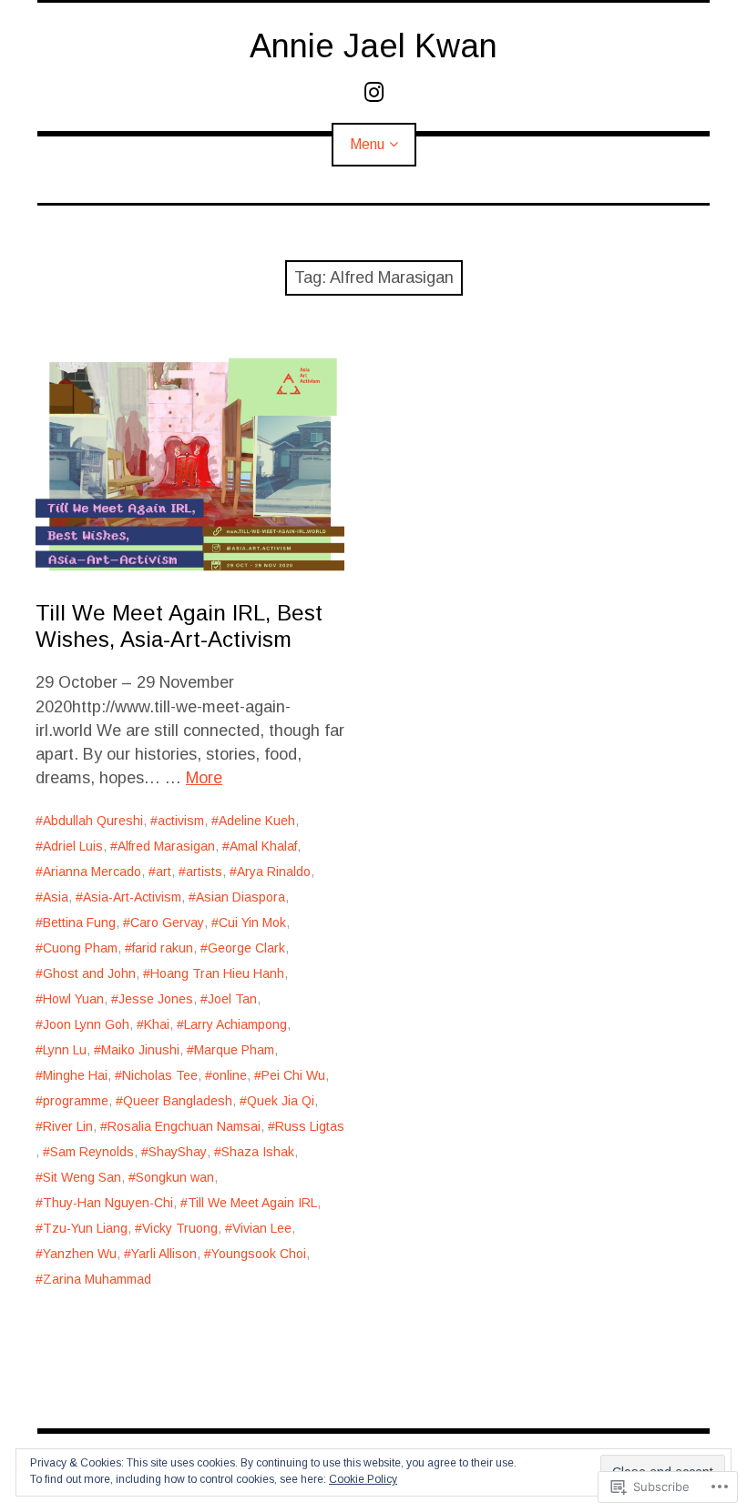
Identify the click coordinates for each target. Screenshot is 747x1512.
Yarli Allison (164, 1253)
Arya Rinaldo (274, 871)
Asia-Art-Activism (132, 897)
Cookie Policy (363, 1479)
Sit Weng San (82, 1177)
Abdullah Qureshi (93, 820)
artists (204, 871)
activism (181, 820)
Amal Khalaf (263, 846)
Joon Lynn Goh (86, 1024)
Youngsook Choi (258, 1253)
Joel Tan (232, 999)
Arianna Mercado (92, 871)
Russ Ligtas (309, 1126)
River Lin (68, 1126)
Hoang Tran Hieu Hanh (217, 973)
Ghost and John (89, 973)
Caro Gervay (167, 922)
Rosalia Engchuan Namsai (184, 1126)
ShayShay (177, 1151)
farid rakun (162, 948)
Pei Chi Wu (293, 1075)
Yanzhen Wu (80, 1253)
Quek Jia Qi (280, 1101)
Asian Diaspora (240, 897)
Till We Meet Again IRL (252, 1202)
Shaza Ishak (257, 1151)
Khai (156, 1024)
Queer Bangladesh (177, 1101)
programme (75, 1101)
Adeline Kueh (257, 820)
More (204, 778)
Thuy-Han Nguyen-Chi (108, 1202)
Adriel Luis (73, 846)
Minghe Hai (75, 1075)
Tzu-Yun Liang (85, 1228)
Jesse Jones (155, 999)
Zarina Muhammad (97, 1279)
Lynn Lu (65, 1050)
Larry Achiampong (235, 1024)
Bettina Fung (79, 922)
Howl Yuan (73, 999)
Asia (55, 897)
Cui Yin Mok (252, 922)
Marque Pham (234, 1050)
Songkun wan (175, 1177)
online (229, 1075)
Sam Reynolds (92, 1151)
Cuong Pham (80, 948)
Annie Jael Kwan (373, 46)
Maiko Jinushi (140, 1050)
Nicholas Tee (160, 1075)
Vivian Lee (262, 1228)
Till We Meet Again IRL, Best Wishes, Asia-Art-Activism (179, 625)
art (163, 871)
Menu (367, 144)
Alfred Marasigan (166, 846)
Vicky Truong (180, 1228)
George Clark (246, 948)
